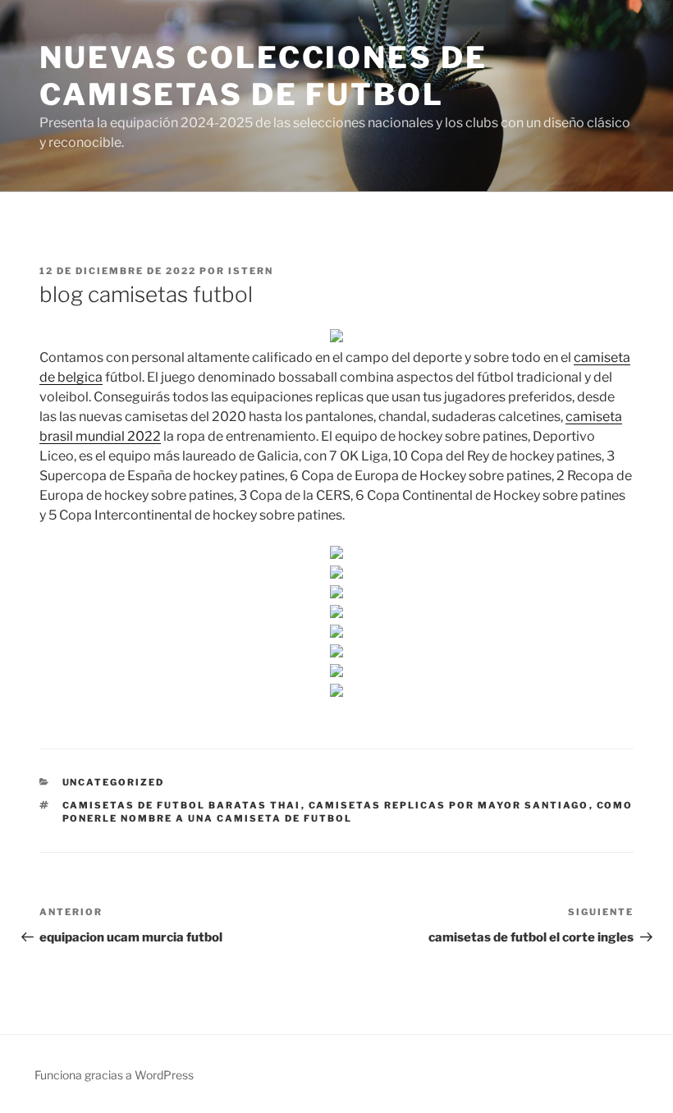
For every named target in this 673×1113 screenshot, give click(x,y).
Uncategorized (113, 782)
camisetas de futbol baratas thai (181, 805)
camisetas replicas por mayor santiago (449, 805)
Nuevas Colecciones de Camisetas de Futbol (263, 75)
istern (250, 271)
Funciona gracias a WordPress (114, 1075)
